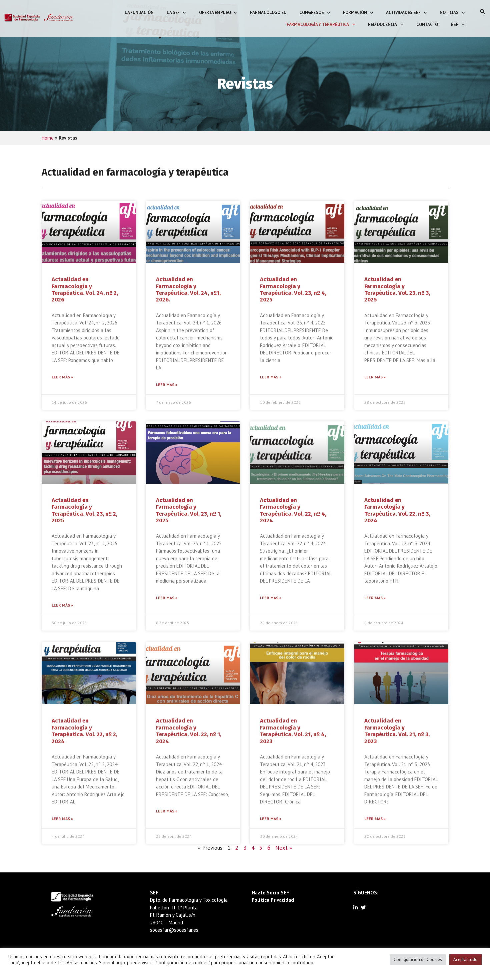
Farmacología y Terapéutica (318, 24)
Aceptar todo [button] (465, 959)
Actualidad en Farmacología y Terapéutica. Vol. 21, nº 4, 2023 (293, 730)
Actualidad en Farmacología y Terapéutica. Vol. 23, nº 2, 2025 (84, 510)
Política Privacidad (273, 900)
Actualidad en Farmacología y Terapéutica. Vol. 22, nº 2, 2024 (84, 730)
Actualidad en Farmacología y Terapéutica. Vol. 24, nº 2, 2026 (85, 289)
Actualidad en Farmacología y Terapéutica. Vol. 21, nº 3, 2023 (397, 730)
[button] (482, 11)
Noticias (449, 12)
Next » (283, 847)
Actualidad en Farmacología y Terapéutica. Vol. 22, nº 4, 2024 (293, 510)
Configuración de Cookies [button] (418, 959)
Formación (355, 12)
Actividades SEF (403, 12)
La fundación (139, 12)
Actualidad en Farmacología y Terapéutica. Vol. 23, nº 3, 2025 (397, 289)
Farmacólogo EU (268, 12)
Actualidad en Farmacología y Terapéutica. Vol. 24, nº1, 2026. (188, 289)
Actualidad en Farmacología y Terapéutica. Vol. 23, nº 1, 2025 (188, 510)
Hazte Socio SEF (270, 892)
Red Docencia (382, 24)
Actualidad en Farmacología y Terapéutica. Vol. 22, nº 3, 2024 (397, 510)
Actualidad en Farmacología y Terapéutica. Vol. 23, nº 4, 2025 (293, 289)
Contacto (427, 24)
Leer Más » (62, 376)
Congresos (311, 12)
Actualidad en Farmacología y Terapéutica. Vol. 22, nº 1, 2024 (188, 730)
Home (48, 138)
